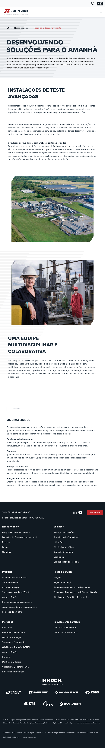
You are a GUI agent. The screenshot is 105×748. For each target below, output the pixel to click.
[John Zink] (38, 692)
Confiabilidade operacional (66, 561)
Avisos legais (29, 732)
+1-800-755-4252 (36, 517)
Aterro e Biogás (9, 597)
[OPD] (48, 703)
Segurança (59, 556)
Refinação (7, 627)
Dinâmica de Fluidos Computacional (19, 537)
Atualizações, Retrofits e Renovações (71, 597)
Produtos (7, 572)
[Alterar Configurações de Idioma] (100, 3)
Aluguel (57, 577)
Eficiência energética (64, 547)
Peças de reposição (63, 582)
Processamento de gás (13, 671)
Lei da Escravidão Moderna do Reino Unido (82, 732)
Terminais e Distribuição (13, 642)
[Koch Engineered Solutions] (52, 682)
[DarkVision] (70, 703)
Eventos (6, 542)
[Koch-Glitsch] (67, 692)
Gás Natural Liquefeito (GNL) (15, 666)
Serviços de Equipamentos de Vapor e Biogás (75, 592)
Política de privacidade (56, 732)
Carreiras (6, 552)
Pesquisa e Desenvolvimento (47, 27)
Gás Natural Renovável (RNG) (16, 647)
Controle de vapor (10, 587)
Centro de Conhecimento (66, 632)
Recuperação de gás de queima (17, 602)
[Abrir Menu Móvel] (101, 12)
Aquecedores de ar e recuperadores (19, 606)
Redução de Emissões (64, 532)
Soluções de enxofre (12, 611)
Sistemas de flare (10, 582)
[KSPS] (92, 692)
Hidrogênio (59, 542)
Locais (5, 547)
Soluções (59, 526)
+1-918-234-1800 (22, 512)
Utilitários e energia (11, 637)
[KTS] (30, 703)
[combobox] (28, 408)
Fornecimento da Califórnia (13, 732)
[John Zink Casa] (16, 12)
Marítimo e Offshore (11, 661)
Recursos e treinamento (67, 622)
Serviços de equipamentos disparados (72, 587)
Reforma (6, 657)
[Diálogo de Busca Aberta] (93, 3)
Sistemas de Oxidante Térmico (16, 592)
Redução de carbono (63, 552)
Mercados (7, 622)
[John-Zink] (8, 27)
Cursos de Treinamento (65, 627)
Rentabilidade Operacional (66, 537)
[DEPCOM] (13, 692)
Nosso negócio (21, 27)
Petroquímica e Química (13, 632)
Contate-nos (95, 512)
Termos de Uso (41, 732)
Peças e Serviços (63, 572)
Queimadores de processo (14, 577)
